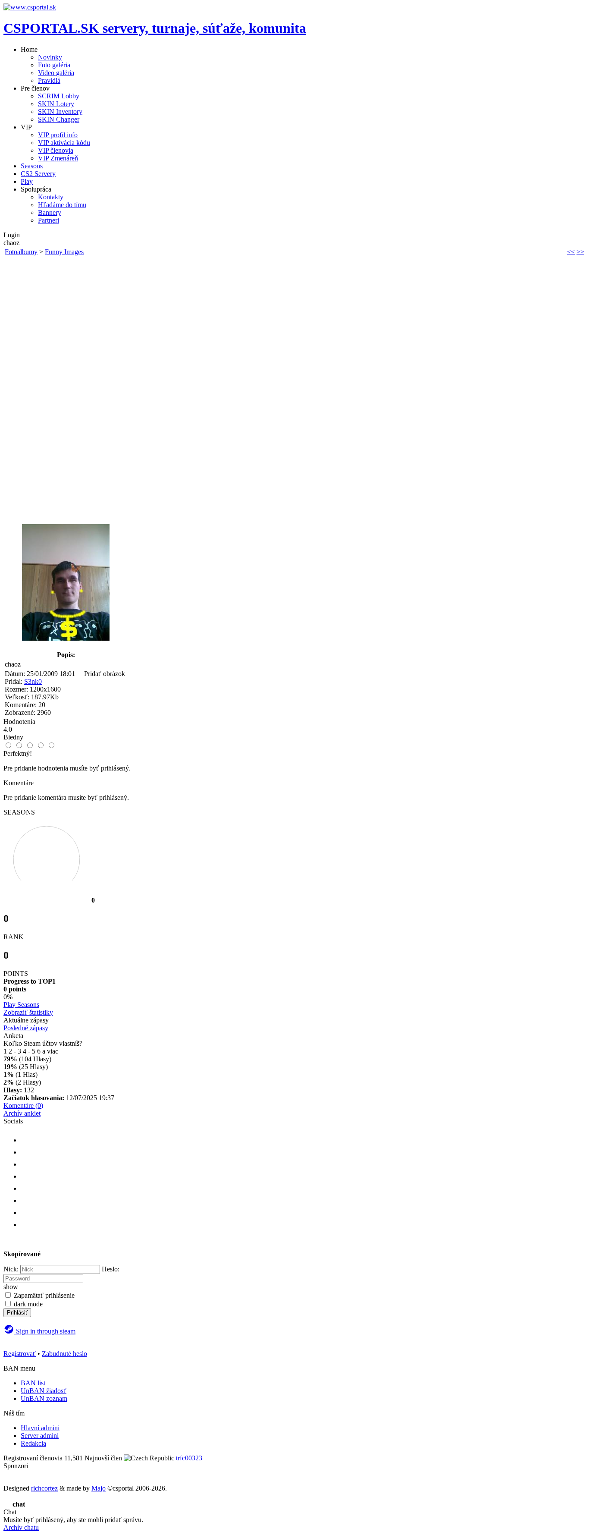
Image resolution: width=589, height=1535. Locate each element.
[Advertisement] (66, 387)
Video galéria (56, 72)
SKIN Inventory (60, 111)
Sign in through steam (44, 1331)
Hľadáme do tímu (62, 204)
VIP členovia (55, 150)
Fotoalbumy (21, 251)
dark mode (28, 1304)
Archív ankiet (22, 1113)
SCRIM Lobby (58, 96)
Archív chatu (21, 1527)
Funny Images (64, 251)
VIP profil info (58, 134)
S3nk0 (33, 681)
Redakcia (33, 1443)
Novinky (50, 57)
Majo (98, 1488)
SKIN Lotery (56, 103)
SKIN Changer (58, 119)
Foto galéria (54, 65)
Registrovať (19, 1353)
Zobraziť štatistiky (28, 1012)
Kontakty (50, 197)
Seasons (32, 166)
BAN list (33, 1383)
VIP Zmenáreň (58, 158)
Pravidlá (49, 80)
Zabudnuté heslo (64, 1353)
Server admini (40, 1435)
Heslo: (110, 1269)
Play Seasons (21, 1004)
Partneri (48, 220)
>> (580, 251)
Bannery (49, 212)
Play (27, 181)
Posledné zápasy (25, 1028)
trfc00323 (189, 1458)
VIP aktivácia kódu (64, 142)
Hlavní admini (40, 1427)
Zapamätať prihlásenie (44, 1295)
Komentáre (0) (23, 1105)
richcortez (44, 1488)
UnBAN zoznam (44, 1398)
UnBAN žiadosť (43, 1390)
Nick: (11, 1269)
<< (571, 251)
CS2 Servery (38, 173)
